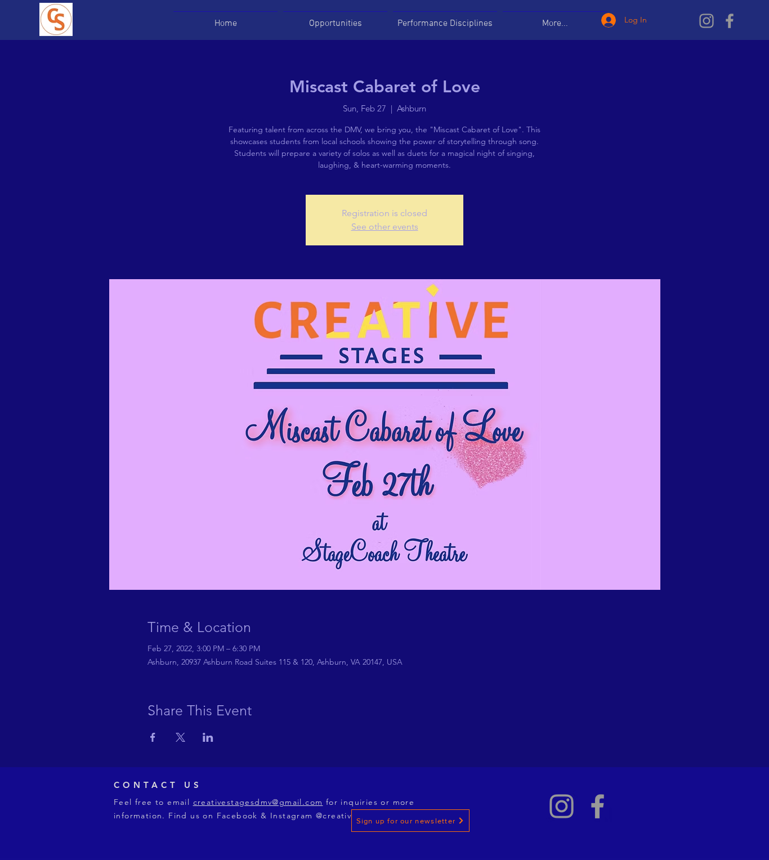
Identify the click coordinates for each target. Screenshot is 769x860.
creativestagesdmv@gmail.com (258, 802)
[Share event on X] (180, 737)
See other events (384, 226)
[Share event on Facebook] (152, 737)
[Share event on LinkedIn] (208, 737)
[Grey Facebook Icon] (729, 20)
